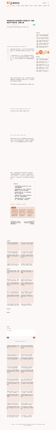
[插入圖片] (32, 337)
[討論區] (8, 55)
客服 (17, 424)
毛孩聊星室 (45, 5)
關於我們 (40, 424)
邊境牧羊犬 (13, 204)
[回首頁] (13, 3)
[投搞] (44, 2)
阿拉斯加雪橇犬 (18, 204)
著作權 (26, 424)
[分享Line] (8, 52)
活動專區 (40, 5)
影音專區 (35, 5)
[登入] (46, 3)
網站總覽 (43, 424)
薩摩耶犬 (24, 204)
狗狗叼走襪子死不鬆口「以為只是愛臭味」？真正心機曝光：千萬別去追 (22, 199)
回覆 (34, 337)
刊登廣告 (12, 424)
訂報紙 (37, 424)
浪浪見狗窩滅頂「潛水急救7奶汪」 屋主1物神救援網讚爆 (23, 187)
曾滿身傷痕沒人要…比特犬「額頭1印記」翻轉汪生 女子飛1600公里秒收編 (23, 190)
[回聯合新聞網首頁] (9, 3)
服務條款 (24, 424)
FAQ (15, 424)
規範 (8, 337)
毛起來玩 (13, 5)
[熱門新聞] (48, 32)
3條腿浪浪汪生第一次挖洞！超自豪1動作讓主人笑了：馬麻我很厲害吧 (23, 196)
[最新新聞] (48, 56)
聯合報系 (33, 424)
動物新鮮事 (9, 5)
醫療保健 (26, 5)
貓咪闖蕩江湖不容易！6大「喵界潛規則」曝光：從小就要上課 (23, 193)
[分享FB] (8, 49)
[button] (43, 2)
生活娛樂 (22, 5)
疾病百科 (31, 5)
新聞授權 (20, 424)
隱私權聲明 (29, 424)
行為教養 (18, 5)
